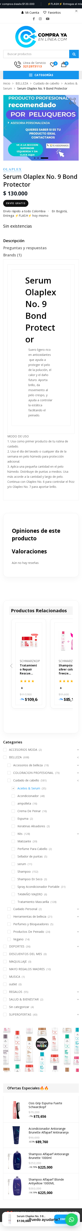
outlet (13, 984)
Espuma (22, 819)
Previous (5, 128)
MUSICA (14, 977)
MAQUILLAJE (18, 961)
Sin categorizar (19, 1007)
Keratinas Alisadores (31, 826)
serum (21, 864)
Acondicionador (28, 796)
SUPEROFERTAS (20, 1014)
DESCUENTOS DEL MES (25, 954)
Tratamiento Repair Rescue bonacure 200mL (28, 670)
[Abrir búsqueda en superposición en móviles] (41, 54)
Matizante (24, 841)
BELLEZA (22, 83)
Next (77, 128)
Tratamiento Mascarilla (33, 902)
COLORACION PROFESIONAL (33, 773)
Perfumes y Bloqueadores (31, 924)
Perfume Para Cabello (32, 849)
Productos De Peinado (28, 932)
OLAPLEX (12, 169)
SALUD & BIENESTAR (24, 999)
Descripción (13, 240)
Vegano (18, 939)
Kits (19, 834)
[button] (72, 101)
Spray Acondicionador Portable (38, 887)
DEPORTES (16, 946)
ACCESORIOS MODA (23, 750)
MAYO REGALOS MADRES (27, 969)
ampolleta (24, 803)
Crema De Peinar (29, 811)
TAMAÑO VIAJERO (29, 894)
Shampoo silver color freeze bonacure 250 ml (67, 670)
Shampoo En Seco (29, 879)
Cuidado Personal (25, 909)
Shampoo (24, 871)
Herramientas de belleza (29, 916)
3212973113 (32, 66)
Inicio (6, 83)
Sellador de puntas (30, 856)
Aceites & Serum (28, 788)
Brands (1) (12, 254)
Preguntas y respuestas (25, 247)
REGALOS (15, 992)
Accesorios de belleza (28, 765)
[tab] (41, 241)
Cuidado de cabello (46, 83)
